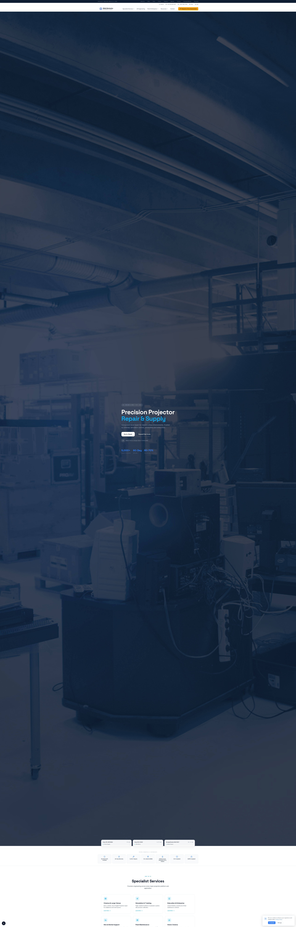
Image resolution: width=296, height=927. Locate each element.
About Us (143, 1)
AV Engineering (141, 8)
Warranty (172, 1)
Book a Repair (128, 434)
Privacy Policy (278, 919)
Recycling (196, 1)
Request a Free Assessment (189, 8)
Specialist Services (128, 8)
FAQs (148, 1)
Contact (172, 8)
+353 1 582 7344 (183, 4)
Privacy (159, 1)
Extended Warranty (187, 1)
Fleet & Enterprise (152, 8)
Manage (280, 922)
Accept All (271, 922)
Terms (154, 1)
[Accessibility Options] (4, 923)
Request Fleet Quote (144, 434)
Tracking (179, 1)
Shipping (166, 1)
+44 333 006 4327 (171, 4)
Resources (163, 8)
